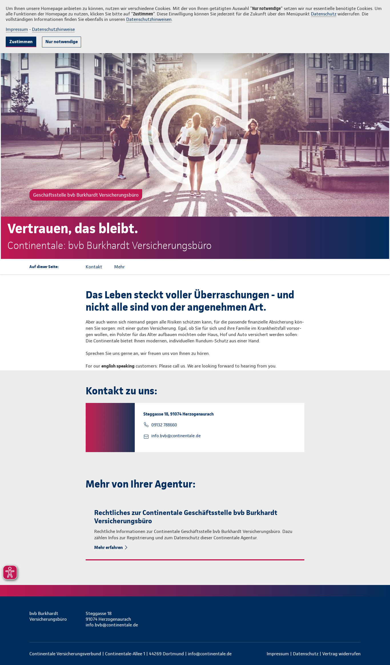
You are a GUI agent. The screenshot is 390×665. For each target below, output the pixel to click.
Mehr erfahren (108, 547)
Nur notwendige (61, 41)
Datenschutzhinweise (53, 29)
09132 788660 (164, 425)
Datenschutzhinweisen (149, 19)
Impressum (17, 29)
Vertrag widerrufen (341, 653)
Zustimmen (21, 41)
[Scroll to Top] (361, 315)
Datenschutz (323, 14)
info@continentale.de (210, 653)
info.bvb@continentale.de (176, 435)
